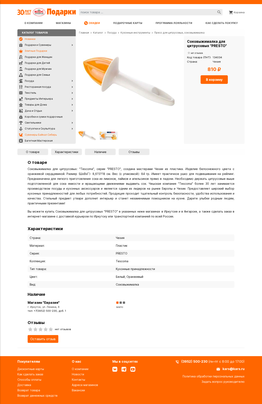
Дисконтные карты (30, 369)
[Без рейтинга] (189, 53)
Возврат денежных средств (37, 395)
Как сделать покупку (222, 23)
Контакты (78, 379)
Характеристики (66, 152)
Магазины (63, 23)
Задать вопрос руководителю (223, 381)
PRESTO (121, 253)
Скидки (94, 23)
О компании (33, 23)
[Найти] (219, 12)
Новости (78, 374)
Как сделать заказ (30, 374)
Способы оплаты (29, 379)
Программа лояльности (174, 23)
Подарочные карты (127, 23)
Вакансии (78, 390)
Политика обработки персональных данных (214, 376)
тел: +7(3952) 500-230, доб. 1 (47, 310)
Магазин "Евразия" (44, 302)
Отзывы (134, 152)
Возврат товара (28, 390)
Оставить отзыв (43, 339)
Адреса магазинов (85, 385)
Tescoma (122, 261)
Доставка (24, 385)
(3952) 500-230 (194, 361)
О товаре (33, 152)
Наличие (100, 152)
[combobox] (150, 12)
